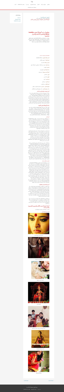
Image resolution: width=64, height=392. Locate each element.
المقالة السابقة (51, 380)
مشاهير (48, 4)
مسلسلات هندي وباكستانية (32, 7)
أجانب (15, 4)
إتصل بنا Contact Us (21, 4)
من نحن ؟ (27, 4)
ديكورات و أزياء (43, 4)
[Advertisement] (38, 26)
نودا (32, 1)
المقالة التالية (25, 380)
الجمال (38, 4)
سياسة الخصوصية (33, 4)
